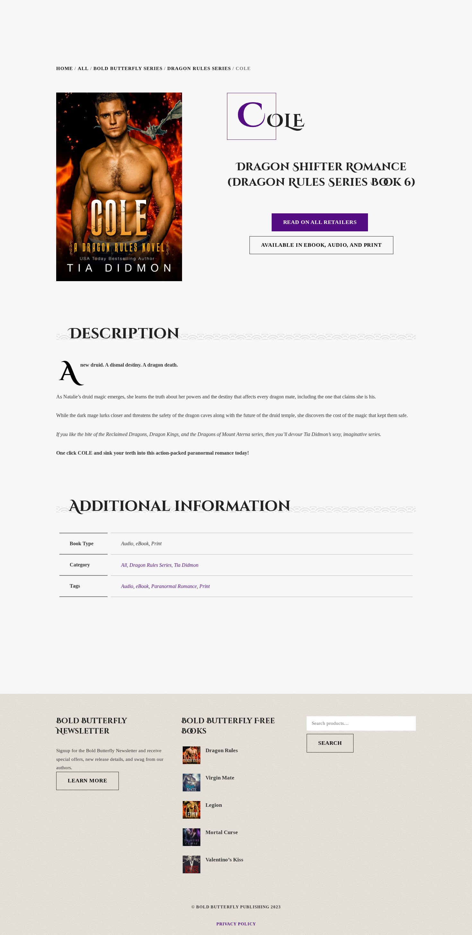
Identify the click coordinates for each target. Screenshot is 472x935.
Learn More (87, 781)
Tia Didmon (186, 565)
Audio (127, 586)
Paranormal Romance (174, 586)
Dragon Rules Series (199, 68)
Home (64, 68)
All (83, 68)
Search (330, 743)
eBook (142, 586)
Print (204, 586)
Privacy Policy (236, 924)
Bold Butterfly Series (127, 68)
